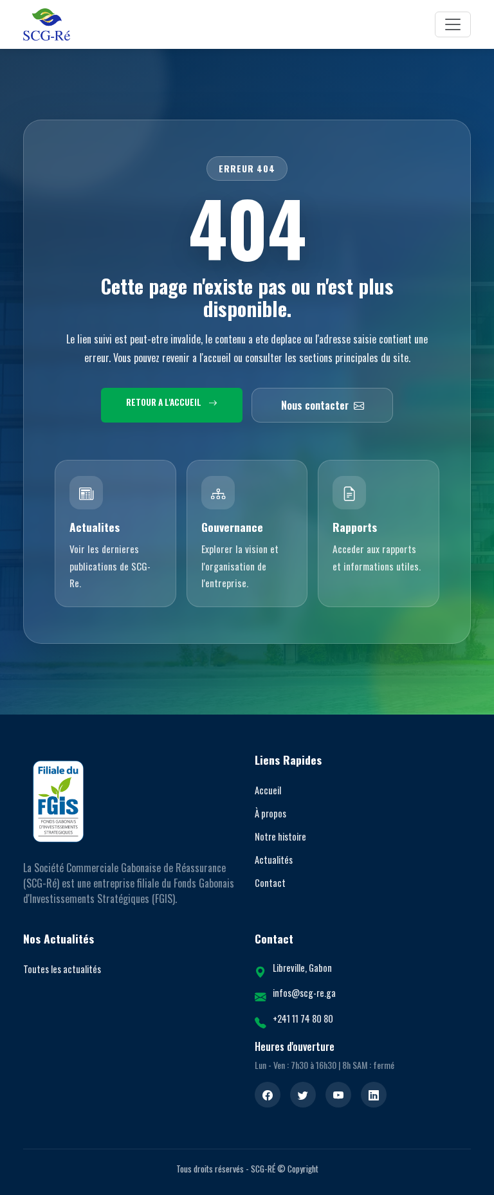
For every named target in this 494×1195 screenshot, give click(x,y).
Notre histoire (280, 836)
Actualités (274, 859)
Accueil (268, 790)
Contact (270, 882)
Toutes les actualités (62, 969)
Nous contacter (315, 405)
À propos (270, 813)
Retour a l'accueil (164, 402)
